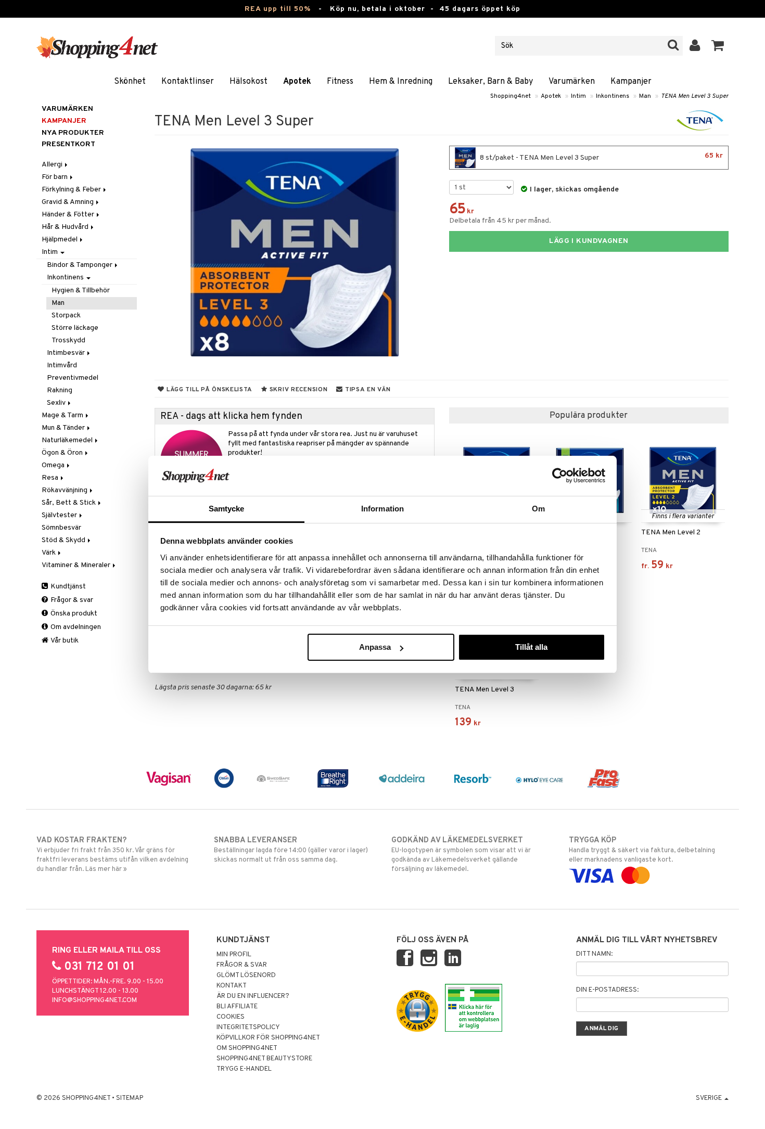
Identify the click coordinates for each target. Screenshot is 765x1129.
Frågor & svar (71, 600)
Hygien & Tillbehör (81, 290)
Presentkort (68, 144)
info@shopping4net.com (94, 1000)
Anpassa (375, 647)
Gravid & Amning (68, 202)
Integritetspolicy (248, 1027)
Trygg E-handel (244, 1069)
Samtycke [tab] (227, 508)
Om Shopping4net (246, 1048)
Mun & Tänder (64, 428)
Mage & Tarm (63, 415)
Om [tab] (538, 508)
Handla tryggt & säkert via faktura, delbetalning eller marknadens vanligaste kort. (642, 850)
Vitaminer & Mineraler (77, 565)
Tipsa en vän (366, 390)
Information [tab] (382, 508)
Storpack (66, 315)
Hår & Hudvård (66, 227)
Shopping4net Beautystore (264, 1059)
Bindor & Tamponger (80, 265)
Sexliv (57, 403)
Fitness (340, 81)
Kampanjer (631, 81)
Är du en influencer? (252, 996)
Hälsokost (248, 81)
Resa (51, 477)
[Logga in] (695, 46)
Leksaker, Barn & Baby (490, 81)
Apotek (297, 81)
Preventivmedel (72, 378)
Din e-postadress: (607, 990)
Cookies (230, 1017)
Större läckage (75, 328)
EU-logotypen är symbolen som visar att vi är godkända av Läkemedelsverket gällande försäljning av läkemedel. (461, 855)
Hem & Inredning (400, 81)
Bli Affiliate (237, 1007)
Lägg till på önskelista (208, 390)
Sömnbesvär (61, 527)
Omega (54, 465)
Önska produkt (73, 613)
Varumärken (572, 81)
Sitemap (129, 1098)
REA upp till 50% (278, 9)
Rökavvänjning (65, 490)
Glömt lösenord (246, 975)
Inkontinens (612, 96)
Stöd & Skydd (64, 540)
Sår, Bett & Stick (69, 502)
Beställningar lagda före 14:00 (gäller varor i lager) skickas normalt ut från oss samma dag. (291, 850)
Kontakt (231, 986)
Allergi (53, 164)
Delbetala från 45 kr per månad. (500, 220)
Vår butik (64, 640)
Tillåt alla (531, 647)
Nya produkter (73, 133)
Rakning (59, 390)
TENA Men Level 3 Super (695, 96)
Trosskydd (68, 340)
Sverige (709, 1098)
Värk (49, 552)
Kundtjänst (67, 586)
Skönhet (130, 81)
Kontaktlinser (187, 81)
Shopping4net (510, 96)
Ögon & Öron (63, 452)
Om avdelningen (75, 627)
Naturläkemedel (68, 440)
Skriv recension (297, 390)
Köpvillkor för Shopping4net (268, 1038)
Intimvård (62, 365)
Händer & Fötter (69, 214)
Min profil (233, 955)
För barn (55, 177)
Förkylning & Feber (72, 189)
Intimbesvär (66, 353)
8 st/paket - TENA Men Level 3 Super (600, 156)
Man (645, 96)
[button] (718, 46)
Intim (578, 96)
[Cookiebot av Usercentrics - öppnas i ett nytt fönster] (559, 475)
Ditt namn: (594, 954)
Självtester (60, 515)
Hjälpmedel (60, 239)
